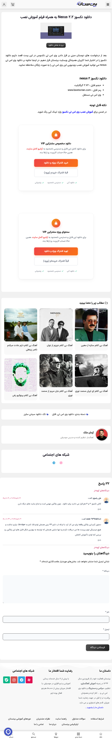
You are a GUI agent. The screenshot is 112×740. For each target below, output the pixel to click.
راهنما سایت (61, 719)
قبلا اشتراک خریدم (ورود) (56, 173)
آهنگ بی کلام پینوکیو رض (24, 395)
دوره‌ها (56, 737)
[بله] (45, 464)
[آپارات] (67, 464)
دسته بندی (78, 737)
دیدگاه (105, 571)
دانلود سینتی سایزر (32, 414)
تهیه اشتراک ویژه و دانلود (56, 251)
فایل (54, 414)
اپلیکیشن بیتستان (70, 724)
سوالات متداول (78, 719)
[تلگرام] (52, 464)
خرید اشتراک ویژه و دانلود (56, 163)
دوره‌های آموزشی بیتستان (19, 719)
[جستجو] (33, 734)
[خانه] (100, 734)
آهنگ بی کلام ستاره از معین (94, 345)
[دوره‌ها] (56, 734)
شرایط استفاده (97, 719)
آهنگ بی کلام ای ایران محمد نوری (91, 391)
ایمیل (106, 629)
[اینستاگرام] (59, 464)
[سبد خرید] (12, 4)
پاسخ (99, 509)
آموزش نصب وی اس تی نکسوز (77, 112)
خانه (100, 737)
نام (107, 612)
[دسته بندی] (78, 734)
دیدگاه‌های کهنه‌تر (101, 490)
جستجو (33, 737)
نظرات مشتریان (43, 719)
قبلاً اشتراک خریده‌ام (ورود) (56, 261)
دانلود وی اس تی (65, 414)
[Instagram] (14, 679)
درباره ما (52, 724)
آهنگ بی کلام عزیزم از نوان (60, 345)
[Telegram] (21, 679)
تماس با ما (39, 724)
